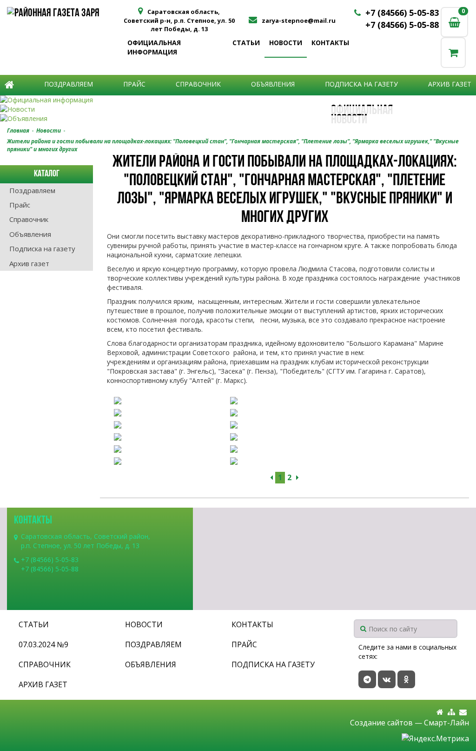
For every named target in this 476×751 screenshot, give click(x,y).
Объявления (273, 84)
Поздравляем (68, 84)
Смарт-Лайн (446, 722)
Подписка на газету (361, 84)
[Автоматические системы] (65, 14)
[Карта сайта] (451, 712)
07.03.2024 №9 (43, 644)
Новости (285, 42)
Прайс (134, 84)
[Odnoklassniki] (406, 679)
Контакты (330, 42)
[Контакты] (463, 712)
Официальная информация (154, 47)
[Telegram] (367, 679)
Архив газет (449, 84)
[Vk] (387, 679)
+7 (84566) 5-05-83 (402, 12)
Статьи (246, 42)
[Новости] (238, 109)
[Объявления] (238, 118)
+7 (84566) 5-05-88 (402, 24)
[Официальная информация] (238, 100)
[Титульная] (439, 712)
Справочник (198, 84)
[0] (453, 52)
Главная (18, 130)
